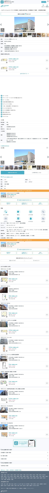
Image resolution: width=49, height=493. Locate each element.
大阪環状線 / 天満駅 (8, 49)
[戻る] (1, 24)
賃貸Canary (3, 470)
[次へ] (48, 24)
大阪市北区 (12, 470)
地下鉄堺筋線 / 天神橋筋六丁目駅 (11, 45)
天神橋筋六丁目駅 (18, 470)
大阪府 (7, 470)
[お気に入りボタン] (46, 60)
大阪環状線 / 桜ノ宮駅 (8, 47)
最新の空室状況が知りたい (25, 200)
